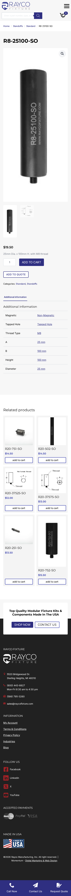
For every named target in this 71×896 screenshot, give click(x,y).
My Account (10, 722)
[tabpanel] (35, 339)
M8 (39, 333)
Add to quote (16, 274)
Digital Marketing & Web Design (41, 860)
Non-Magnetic (45, 315)
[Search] (38, 15)
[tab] (15, 297)
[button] (62, 53)
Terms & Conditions (14, 729)
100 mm (41, 351)
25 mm (41, 342)
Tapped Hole (44, 324)
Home (6, 26)
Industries (9, 741)
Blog (6, 747)
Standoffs (18, 26)
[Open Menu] (66, 6)
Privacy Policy (11, 735)
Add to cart (31, 262)
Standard (30, 26)
